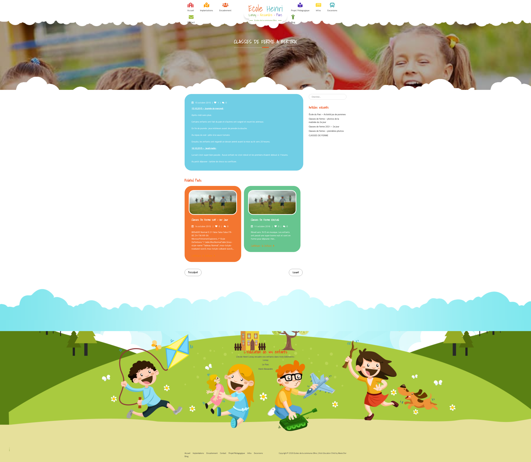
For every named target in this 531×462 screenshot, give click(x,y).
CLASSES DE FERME (318, 135)
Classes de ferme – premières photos (326, 131)
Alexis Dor (342, 453)
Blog (293, 22)
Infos (318, 10)
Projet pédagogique (300, 10)
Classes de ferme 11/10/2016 (265, 220)
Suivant (295, 272)
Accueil (190, 10)
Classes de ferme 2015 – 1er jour (210, 220)
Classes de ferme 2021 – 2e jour (324, 126)
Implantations (206, 10)
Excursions (332, 10)
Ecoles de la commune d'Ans (265, 20)
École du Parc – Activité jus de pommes (327, 114)
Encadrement (225, 10)
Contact (191, 22)
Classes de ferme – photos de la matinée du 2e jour (324, 120)
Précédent (193, 272)
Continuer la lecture (202, 256)
